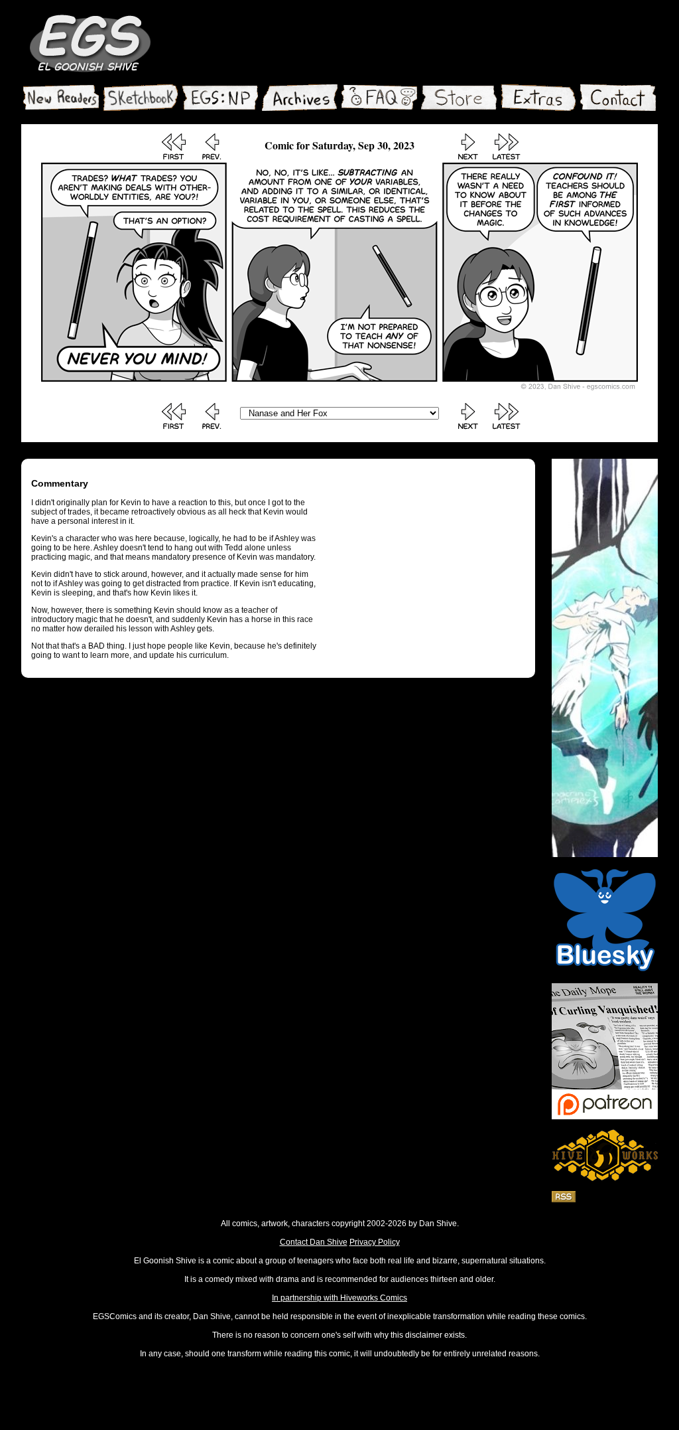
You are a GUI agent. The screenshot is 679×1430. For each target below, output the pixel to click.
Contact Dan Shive (313, 1242)
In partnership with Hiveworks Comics (339, 1298)
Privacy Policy (374, 1242)
